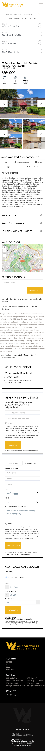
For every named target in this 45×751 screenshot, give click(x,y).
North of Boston (12, 26)
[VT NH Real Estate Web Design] (22, 741)
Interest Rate (10, 599)
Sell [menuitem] (8, 667)
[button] (39, 14)
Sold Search (33, 18)
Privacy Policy (28, 437)
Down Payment (10, 591)
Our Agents (17, 383)
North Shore (9, 43)
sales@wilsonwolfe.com (15, 685)
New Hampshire (10, 51)
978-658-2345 (13, 377)
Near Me (25, 18)
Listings (8, 355)
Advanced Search (15, 18)
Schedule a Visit (31, 463)
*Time (7, 498)
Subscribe (13, 445)
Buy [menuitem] (7, 664)
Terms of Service (21, 554)
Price (7, 584)
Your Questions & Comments (16, 506)
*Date (7, 489)
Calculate (13, 610)
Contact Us (8, 383)
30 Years (10, 577)
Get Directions (35, 290)
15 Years (20, 577)
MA (14, 355)
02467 (33, 355)
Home (2, 355)
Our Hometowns (11, 34)
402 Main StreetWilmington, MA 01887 (15, 679)
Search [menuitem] (9, 662)
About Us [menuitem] (10, 669)
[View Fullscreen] (4, 255)
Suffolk (19, 355)
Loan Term (9, 572)
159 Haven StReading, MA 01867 (35, 679)
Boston (26, 355)
